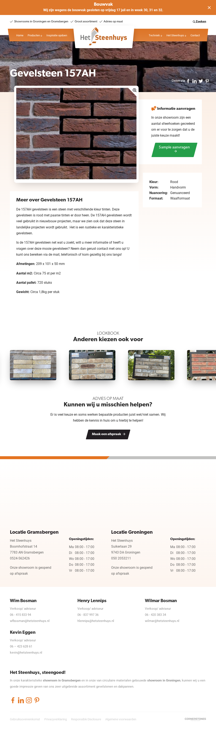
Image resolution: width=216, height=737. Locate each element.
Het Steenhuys (175, 35)
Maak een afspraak (107, 434)
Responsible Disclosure (86, 719)
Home (19, 35)
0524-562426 (20, 558)
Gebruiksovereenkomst (25, 719)
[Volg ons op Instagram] (29, 700)
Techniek (155, 35)
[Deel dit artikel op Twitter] (201, 81)
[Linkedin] (21, 700)
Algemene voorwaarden (120, 719)
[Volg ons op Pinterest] (37, 700)
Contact (195, 35)
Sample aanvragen (174, 147)
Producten (34, 35)
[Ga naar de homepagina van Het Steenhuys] (104, 36)
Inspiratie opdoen (56, 35)
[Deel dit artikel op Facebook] (188, 81)
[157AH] (76, 133)
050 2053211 (121, 558)
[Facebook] (13, 700)
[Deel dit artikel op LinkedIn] (194, 81)
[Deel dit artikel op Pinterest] (207, 81)
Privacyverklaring (55, 719)
